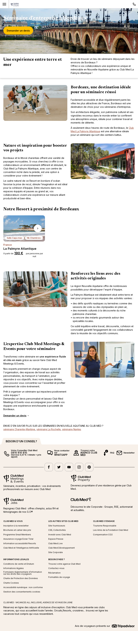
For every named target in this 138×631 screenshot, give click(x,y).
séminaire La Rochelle (49, 429)
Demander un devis (18, 30)
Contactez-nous (56, 568)
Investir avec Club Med (59, 535)
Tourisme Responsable (104, 526)
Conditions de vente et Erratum (18, 564)
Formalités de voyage (59, 577)
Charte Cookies (11, 583)
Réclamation (54, 573)
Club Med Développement (61, 548)
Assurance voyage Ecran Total (18, 539)
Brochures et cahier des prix (17, 530)
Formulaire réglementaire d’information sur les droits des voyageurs (22, 573)
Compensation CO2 (103, 535)
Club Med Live (55, 544)
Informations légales (13, 568)
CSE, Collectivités (57, 530)
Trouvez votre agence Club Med (64, 564)
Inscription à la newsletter (16, 526)
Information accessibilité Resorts (19, 544)
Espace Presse (55, 539)
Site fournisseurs (56, 526)
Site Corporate (55, 552)
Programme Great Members (17, 535)
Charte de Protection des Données (20, 578)
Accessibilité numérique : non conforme (23, 587)
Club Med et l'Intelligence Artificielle (21, 548)
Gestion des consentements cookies (21, 592)
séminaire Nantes (71, 429)
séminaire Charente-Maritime (19, 429)
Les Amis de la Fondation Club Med (110, 530)
